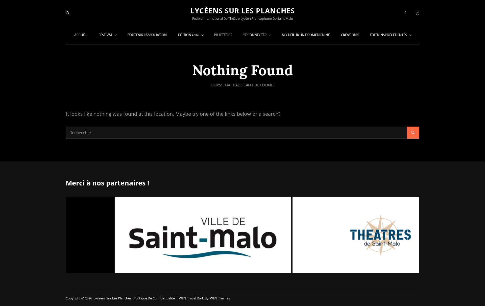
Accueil (80, 35)
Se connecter (255, 35)
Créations (349, 35)
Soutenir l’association (147, 35)
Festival (105, 35)
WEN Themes (220, 298)
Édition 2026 (188, 35)
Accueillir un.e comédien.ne (306, 35)
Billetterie (223, 35)
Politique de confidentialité (154, 298)
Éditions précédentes (388, 35)
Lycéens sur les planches (242, 10)
